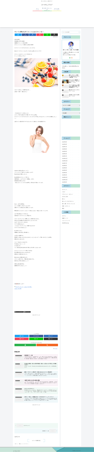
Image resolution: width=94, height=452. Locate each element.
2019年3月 (64, 172)
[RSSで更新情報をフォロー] (47, 345)
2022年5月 (64, 141)
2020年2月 (64, 153)
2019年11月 (64, 158)
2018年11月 (64, 177)
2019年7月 (64, 163)
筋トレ (63, 198)
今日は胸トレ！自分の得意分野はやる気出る (70, 67)
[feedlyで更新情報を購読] (25, 345)
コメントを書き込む (36, 440)
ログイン (64, 215)
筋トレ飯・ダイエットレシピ (68, 203)
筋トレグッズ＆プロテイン (19, 311)
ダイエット (64, 189)
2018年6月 (64, 182)
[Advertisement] (47, 20)
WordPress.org (65, 222)
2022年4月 (64, 144)
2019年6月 (64, 165)
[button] (79, 32)
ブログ (63, 191)
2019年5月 (64, 167)
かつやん (71, 48)
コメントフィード (66, 220)
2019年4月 (64, 170)
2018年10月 (64, 179)
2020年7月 (64, 146)
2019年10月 (64, 160)
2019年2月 (64, 175)
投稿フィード (65, 218)
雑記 (63, 208)
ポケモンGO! (65, 196)
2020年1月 (64, 156)
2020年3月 (64, 151)
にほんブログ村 (17, 288)
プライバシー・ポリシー (67, 194)
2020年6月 (64, 149)
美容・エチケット (27, 311)
